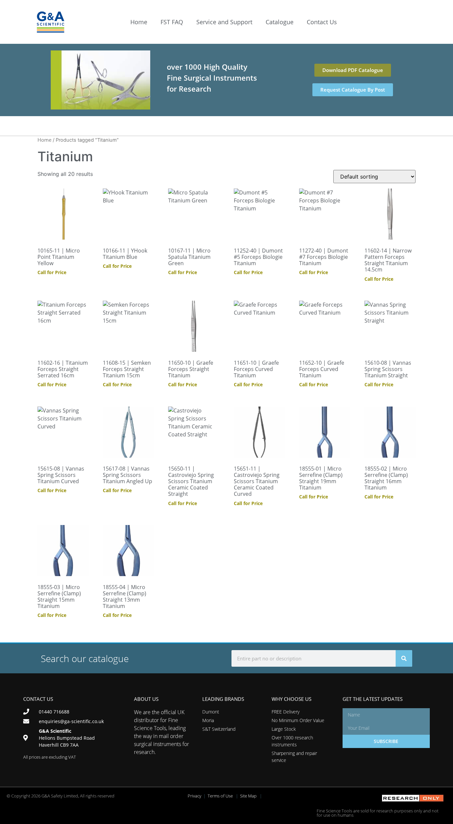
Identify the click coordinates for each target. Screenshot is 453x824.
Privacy (194, 796)
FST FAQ (172, 22)
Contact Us (322, 22)
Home (138, 22)
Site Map (248, 796)
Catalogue (279, 22)
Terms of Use (220, 796)
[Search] (404, 658)
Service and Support (224, 22)
